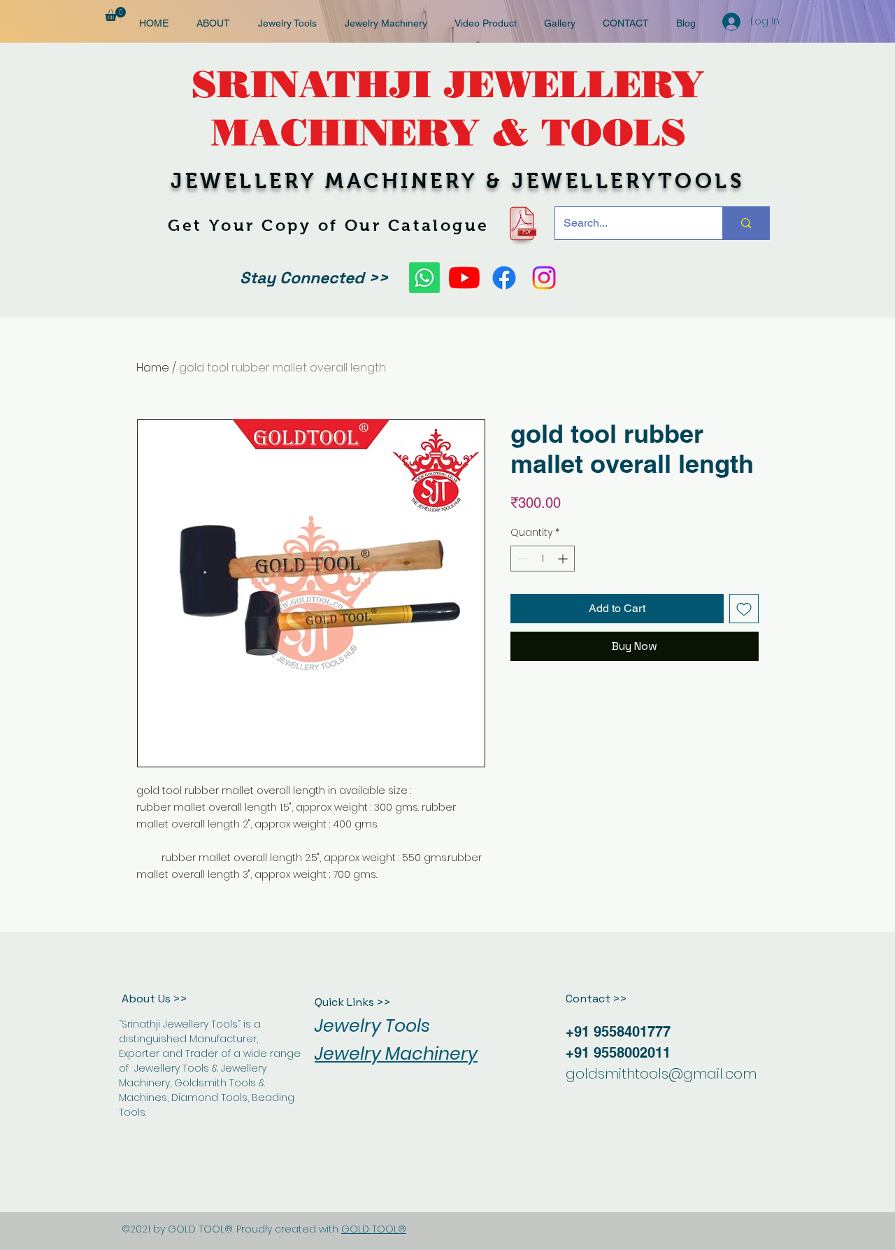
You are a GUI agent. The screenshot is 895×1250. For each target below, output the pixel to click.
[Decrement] (521, 558)
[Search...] (745, 223)
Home (152, 368)
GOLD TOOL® (373, 1229)
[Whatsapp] (424, 277)
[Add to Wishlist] (744, 608)
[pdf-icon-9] (521, 223)
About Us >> (154, 998)
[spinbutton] (542, 558)
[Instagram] (544, 277)
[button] (115, 14)
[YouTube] (464, 277)
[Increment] (564, 558)
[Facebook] (504, 277)
